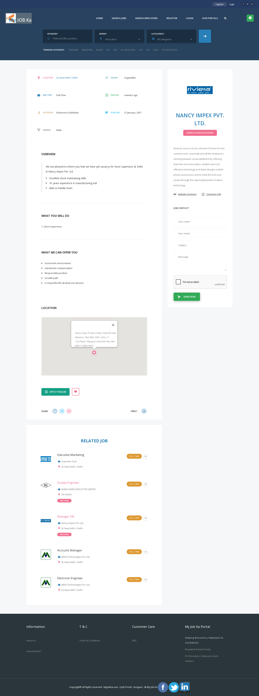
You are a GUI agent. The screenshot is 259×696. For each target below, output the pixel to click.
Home (99, 18)
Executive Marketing (70, 455)
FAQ (134, 640)
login (232, 4)
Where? (103, 33)
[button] (94, 353)
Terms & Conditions (89, 640)
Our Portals (210, 18)
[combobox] (120, 39)
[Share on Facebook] (55, 411)
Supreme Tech (69, 461)
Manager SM (65, 516)
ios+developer (169, 49)
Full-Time (134, 456)
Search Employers (146, 18)
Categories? (157, 33)
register (219, 4)
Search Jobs (119, 18)
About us (31, 640)
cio (108, 49)
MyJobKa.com (111, 687)
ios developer (128, 49)
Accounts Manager (69, 550)
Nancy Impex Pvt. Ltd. (72, 523)
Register (171, 18)
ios (147, 49)
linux (155, 49)
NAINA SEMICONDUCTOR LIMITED (78, 489)
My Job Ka (152, 687)
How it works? (33, 651)
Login (189, 18)
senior (99, 49)
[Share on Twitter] (62, 411)
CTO (141, 49)
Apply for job (58, 391)
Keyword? (52, 33)
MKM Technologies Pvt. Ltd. (75, 556)
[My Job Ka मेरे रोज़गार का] (18, 18)
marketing (86, 49)
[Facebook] (243, 4)
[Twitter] (247, 4)
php (115, 49)
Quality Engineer (68, 483)
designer (73, 49)
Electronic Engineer (70, 578)
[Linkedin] (252, 4)
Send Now (189, 296)
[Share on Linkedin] (69, 411)
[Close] (113, 325)
